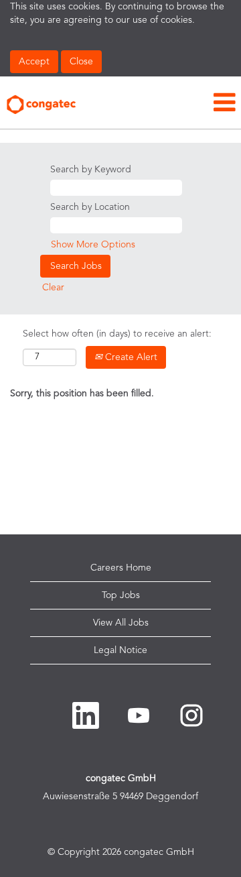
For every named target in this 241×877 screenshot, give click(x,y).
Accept (34, 61)
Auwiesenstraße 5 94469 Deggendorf (120, 796)
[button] (160, 103)
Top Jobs (121, 595)
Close (81, 61)
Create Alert (129, 357)
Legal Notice (120, 650)
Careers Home (120, 568)
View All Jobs (121, 623)
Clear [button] (53, 287)
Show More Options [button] (93, 244)
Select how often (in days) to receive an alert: (117, 334)
